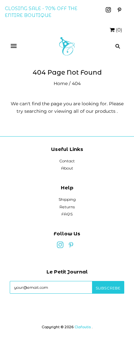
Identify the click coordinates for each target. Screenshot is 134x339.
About (67, 168)
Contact (67, 160)
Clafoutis (82, 327)
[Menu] (14, 46)
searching (35, 111)
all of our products (94, 111)
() (119, 30)
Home (61, 83)
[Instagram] (109, 11)
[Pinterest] (119, 11)
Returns (67, 206)
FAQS (67, 214)
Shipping (67, 199)
